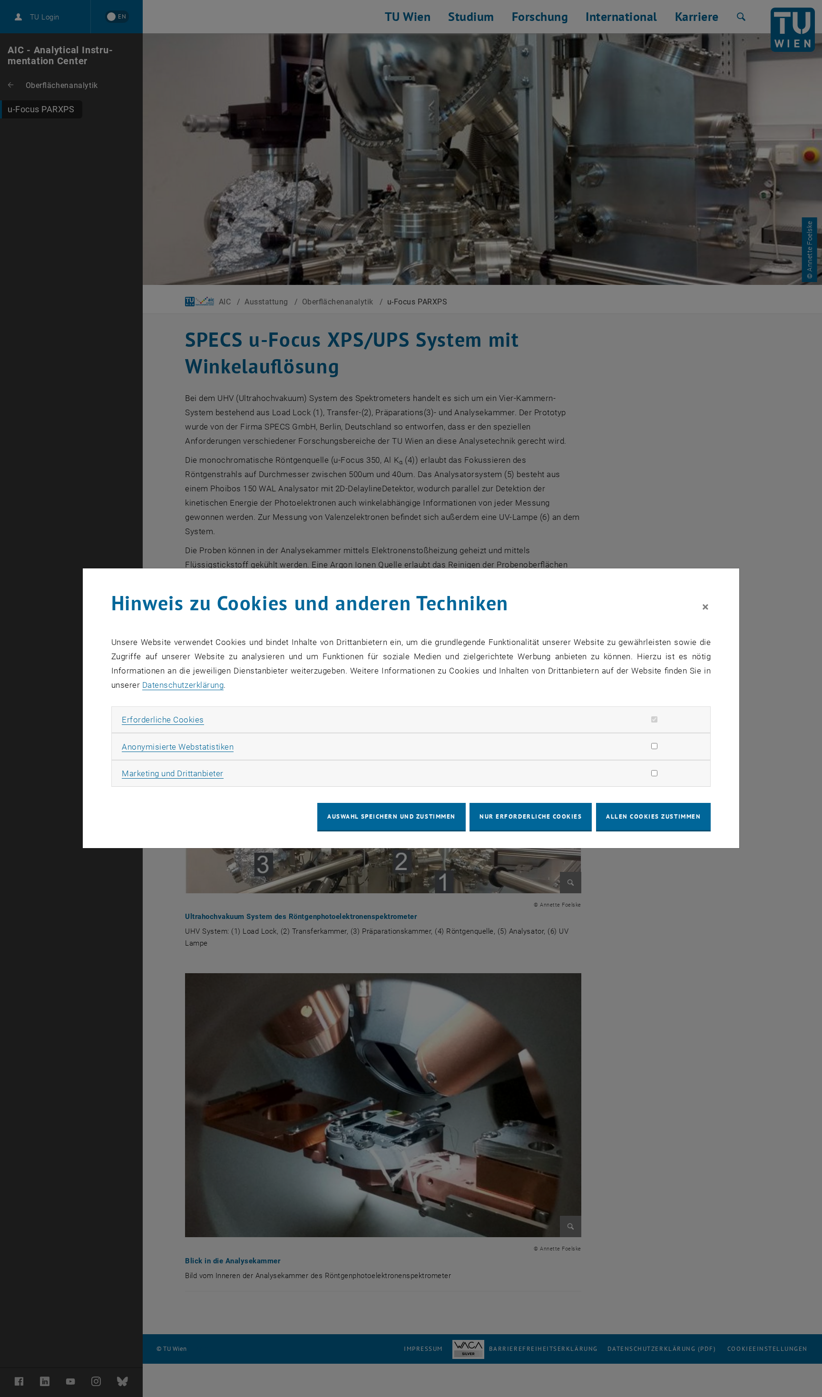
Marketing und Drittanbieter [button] (173, 773)
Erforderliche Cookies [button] (163, 719)
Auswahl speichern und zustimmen (391, 816)
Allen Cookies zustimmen (653, 816)
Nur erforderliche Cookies (531, 816)
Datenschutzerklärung (183, 685)
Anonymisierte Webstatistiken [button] (178, 747)
